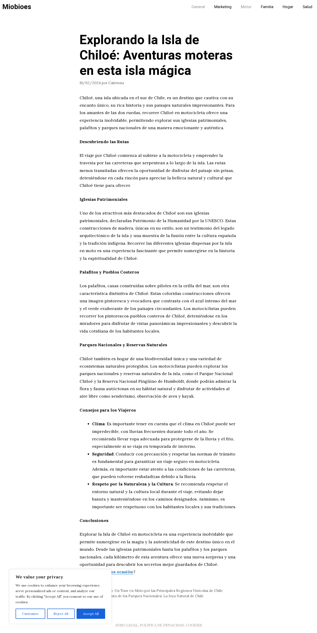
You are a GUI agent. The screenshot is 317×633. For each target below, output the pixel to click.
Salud (307, 7)
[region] (60, 596)
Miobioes (16, 7)
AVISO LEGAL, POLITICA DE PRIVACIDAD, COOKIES (158, 625)
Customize (30, 614)
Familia (267, 7)
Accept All (91, 614)
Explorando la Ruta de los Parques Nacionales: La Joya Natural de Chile (144, 596)
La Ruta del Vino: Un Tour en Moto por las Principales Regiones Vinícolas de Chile (154, 590)
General (198, 7)
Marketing (223, 7)
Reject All (61, 614)
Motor (246, 7)
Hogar (288, 7)
